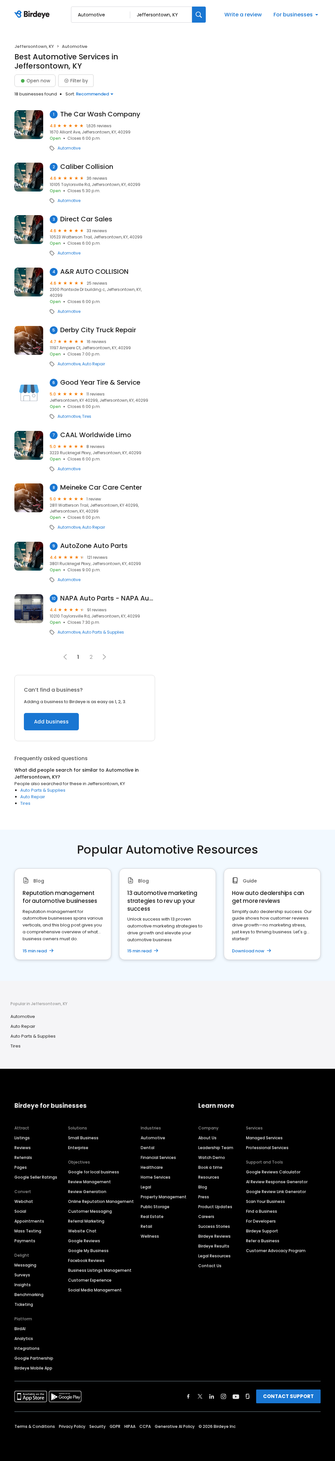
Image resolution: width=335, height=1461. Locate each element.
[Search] (199, 15)
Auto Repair (93, 364)
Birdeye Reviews (214, 1236)
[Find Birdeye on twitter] (200, 1396)
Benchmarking (29, 1294)
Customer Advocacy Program (276, 1250)
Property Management (163, 1197)
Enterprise (78, 1147)
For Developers (261, 1221)
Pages (20, 1167)
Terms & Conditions (34, 1426)
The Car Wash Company (100, 114)
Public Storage (155, 1206)
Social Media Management (95, 1290)
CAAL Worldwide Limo (95, 435)
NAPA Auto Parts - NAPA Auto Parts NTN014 (107, 598)
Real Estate (152, 1216)
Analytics (23, 1338)
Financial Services (158, 1157)
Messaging (25, 1265)
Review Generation (87, 1191)
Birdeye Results (213, 1246)
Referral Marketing (86, 1221)
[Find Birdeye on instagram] (223, 1396)
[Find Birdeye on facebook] (188, 1396)
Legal (146, 1187)
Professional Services (267, 1147)
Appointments (29, 1221)
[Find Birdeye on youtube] (236, 1396)
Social (20, 1211)
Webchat (23, 1201)
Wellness (150, 1236)
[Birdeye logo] (33, 14)
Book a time (210, 1167)
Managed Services (264, 1138)
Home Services (155, 1177)
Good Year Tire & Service (100, 382)
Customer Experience (90, 1280)
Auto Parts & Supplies (103, 632)
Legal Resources (214, 1256)
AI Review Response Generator (277, 1182)
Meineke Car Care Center (101, 487)
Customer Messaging (90, 1211)
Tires (86, 416)
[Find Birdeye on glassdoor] (248, 1396)
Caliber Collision (86, 167)
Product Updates (215, 1206)
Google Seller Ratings (35, 1177)
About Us (207, 1138)
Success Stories (214, 1226)
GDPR (115, 1426)
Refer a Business (262, 1241)
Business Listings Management (100, 1270)
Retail (146, 1226)
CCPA (145, 1426)
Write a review (243, 14)
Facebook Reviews (86, 1260)
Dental (147, 1147)
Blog (202, 1187)
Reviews (22, 1147)
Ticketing (23, 1304)
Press (203, 1197)
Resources (208, 1177)
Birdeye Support (262, 1231)
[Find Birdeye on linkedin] (211, 1396)
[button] (104, 656)
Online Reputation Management (101, 1201)
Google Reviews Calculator (273, 1172)
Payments (24, 1241)
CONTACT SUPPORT (288, 1396)
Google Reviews (84, 1241)
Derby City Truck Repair (98, 330)
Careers (206, 1216)
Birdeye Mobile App (33, 1368)
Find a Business (261, 1211)
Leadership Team (215, 1147)
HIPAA (129, 1426)
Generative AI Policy (175, 1426)
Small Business (83, 1138)
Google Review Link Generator (276, 1191)
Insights (22, 1285)
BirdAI (20, 1328)
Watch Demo (211, 1157)
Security (97, 1426)
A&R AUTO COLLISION (94, 272)
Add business (51, 721)
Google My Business (88, 1250)
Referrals (23, 1157)
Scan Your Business (265, 1201)
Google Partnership (33, 1358)
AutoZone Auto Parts (94, 546)
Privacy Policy (72, 1426)
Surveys (22, 1275)
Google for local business (93, 1172)
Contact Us (209, 1265)
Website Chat (82, 1231)
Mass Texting (27, 1231)
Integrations (27, 1348)
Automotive (69, 148)
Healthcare (152, 1167)
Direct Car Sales (86, 219)
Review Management (89, 1182)
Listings (22, 1138)
